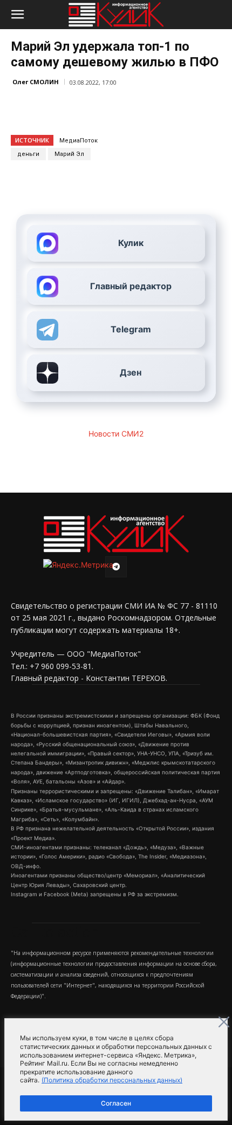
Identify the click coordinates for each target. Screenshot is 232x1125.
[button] (17, 14)
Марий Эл (69, 154)
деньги (28, 154)
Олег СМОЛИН (35, 82)
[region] (116, 1069)
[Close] (224, 1022)
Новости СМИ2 (116, 433)
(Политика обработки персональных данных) (112, 1080)
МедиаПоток (78, 140)
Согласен (116, 1103)
